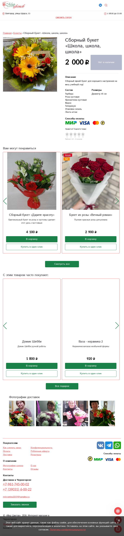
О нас (33, 465)
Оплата (6, 451)
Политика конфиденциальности (68, 529)
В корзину (32, 239)
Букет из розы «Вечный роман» (90, 215)
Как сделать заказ (12, 447)
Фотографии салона (13, 465)
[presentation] (5, 201)
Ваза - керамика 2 (91, 341)
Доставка (7, 454)
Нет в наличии (106, 62)
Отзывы (34, 469)
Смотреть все (62, 264)
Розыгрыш (36, 454)
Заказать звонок (20, 504)
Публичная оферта (40, 451)
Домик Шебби (31, 341)
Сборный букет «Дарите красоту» (31, 215)
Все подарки (62, 386)
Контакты (8, 469)
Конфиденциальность (41, 447)
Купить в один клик (32, 247)
